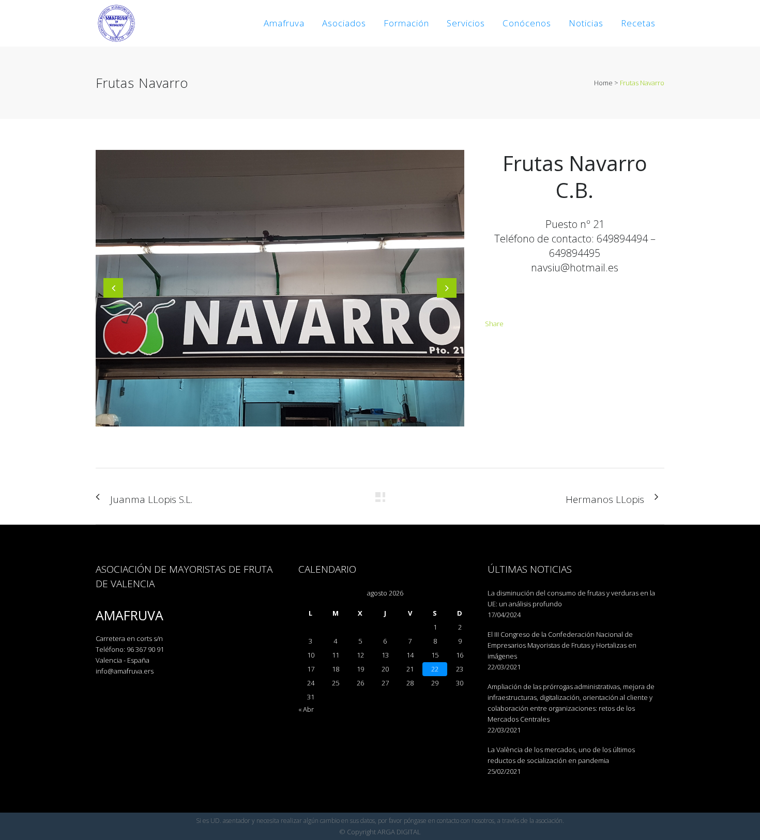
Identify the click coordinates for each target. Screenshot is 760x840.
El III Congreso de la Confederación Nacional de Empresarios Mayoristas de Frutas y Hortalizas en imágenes (562, 645)
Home (603, 82)
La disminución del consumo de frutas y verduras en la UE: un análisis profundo (571, 598)
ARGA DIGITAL (399, 831)
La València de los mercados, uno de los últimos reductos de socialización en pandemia (561, 755)
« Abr (306, 709)
